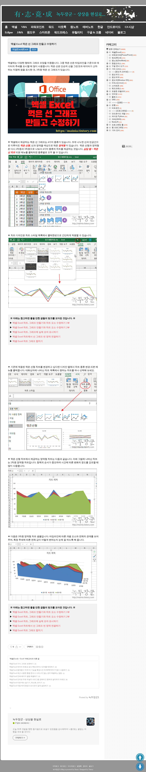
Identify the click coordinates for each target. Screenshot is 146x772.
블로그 (121, 32)
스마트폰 (44, 32)
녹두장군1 (56, 769)
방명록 (79, 766)
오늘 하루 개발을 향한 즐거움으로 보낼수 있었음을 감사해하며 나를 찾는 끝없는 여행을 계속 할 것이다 (49, 730)
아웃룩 (62, 26)
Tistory (91, 769)
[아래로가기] (140, 766)
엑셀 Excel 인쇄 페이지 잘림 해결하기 (23, 676)
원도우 (31, 32)
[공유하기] (16, 647)
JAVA (20, 32)
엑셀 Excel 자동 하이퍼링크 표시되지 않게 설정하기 (28, 686)
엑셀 (14, 26)
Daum (77, 769)
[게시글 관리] (20, 647)
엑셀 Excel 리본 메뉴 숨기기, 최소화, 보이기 (25, 683)
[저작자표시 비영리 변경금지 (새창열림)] (39, 647)
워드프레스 (61, 32)
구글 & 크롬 (94, 32)
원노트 (74, 26)
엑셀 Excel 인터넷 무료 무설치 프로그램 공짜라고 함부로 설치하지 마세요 (37, 679)
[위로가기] (140, 757)
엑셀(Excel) (14, 659)
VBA (24, 26)
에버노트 (88, 26)
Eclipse (9, 32)
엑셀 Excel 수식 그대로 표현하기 (21, 664)
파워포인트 (37, 26)
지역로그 (56, 766)
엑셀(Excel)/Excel (20, 49)
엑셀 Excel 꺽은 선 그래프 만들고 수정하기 (33, 44)
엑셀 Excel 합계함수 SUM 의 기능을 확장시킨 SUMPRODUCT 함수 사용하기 (38, 670)
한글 (100, 26)
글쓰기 (91, 766)
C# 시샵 (129, 26)
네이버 (109, 32)
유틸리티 (77, 32)
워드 (51, 26)
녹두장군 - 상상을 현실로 (27, 719)
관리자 (85, 766)
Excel (22, 659)
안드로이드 (114, 26)
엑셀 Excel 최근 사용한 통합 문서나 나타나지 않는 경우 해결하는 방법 (35, 673)
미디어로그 (72, 766)
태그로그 (63, 766)
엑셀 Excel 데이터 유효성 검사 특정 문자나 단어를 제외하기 (31, 667)
